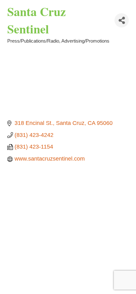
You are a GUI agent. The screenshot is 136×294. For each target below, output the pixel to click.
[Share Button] (121, 20)
